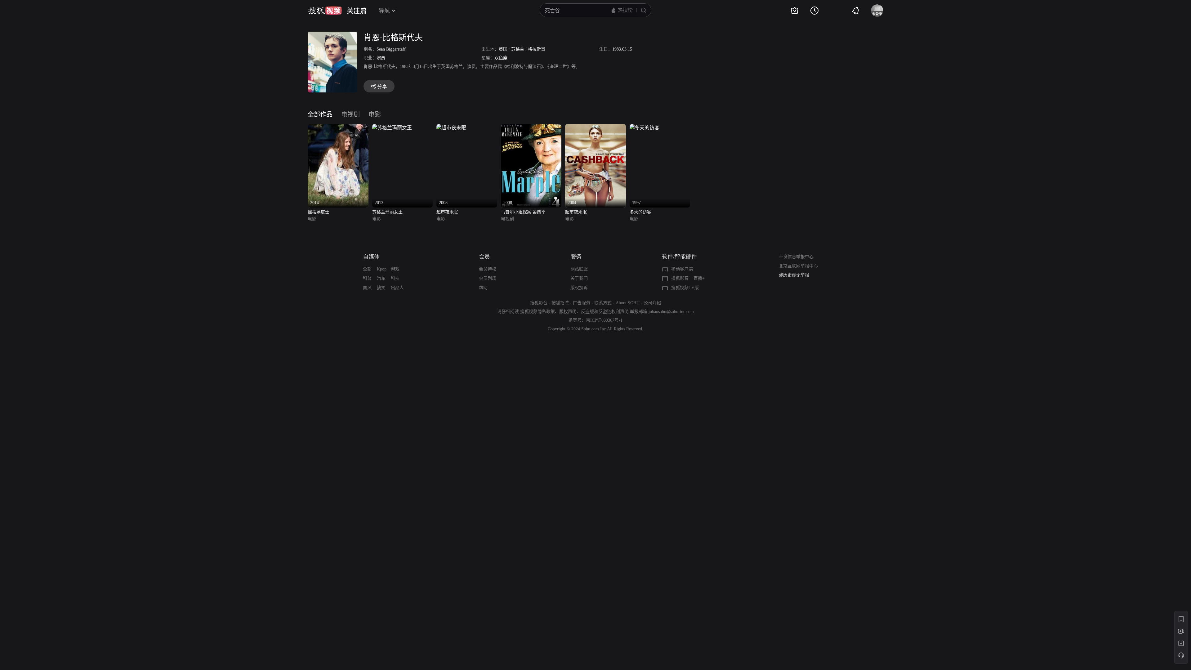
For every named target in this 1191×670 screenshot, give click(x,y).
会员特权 (487, 269)
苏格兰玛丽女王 (387, 212)
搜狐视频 (325, 10)
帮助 (483, 287)
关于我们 (579, 278)
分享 (382, 86)
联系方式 (603, 303)
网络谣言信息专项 (796, 277)
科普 (367, 278)
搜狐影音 (680, 278)
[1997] (644, 127)
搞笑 (381, 287)
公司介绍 (652, 303)
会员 (484, 257)
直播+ (699, 278)
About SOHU (628, 303)
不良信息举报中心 (796, 256)
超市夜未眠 (447, 212)
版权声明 (568, 311)
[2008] (451, 127)
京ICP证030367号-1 (604, 320)
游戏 (395, 269)
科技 (395, 278)
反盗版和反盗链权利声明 (605, 311)
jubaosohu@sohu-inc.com (671, 311)
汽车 (381, 278)
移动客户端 (682, 269)
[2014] (338, 127)
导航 (384, 11)
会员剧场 (487, 278)
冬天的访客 (640, 212)
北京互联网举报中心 (798, 266)
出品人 (397, 287)
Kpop (381, 269)
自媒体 (371, 257)
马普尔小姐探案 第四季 (523, 212)
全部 (367, 269)
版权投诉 (579, 287)
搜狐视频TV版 (685, 287)
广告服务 (581, 303)
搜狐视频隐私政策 (537, 311)
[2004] (595, 127)
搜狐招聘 (560, 303)
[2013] (392, 127)
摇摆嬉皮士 (318, 212)
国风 (367, 287)
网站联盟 (579, 269)
